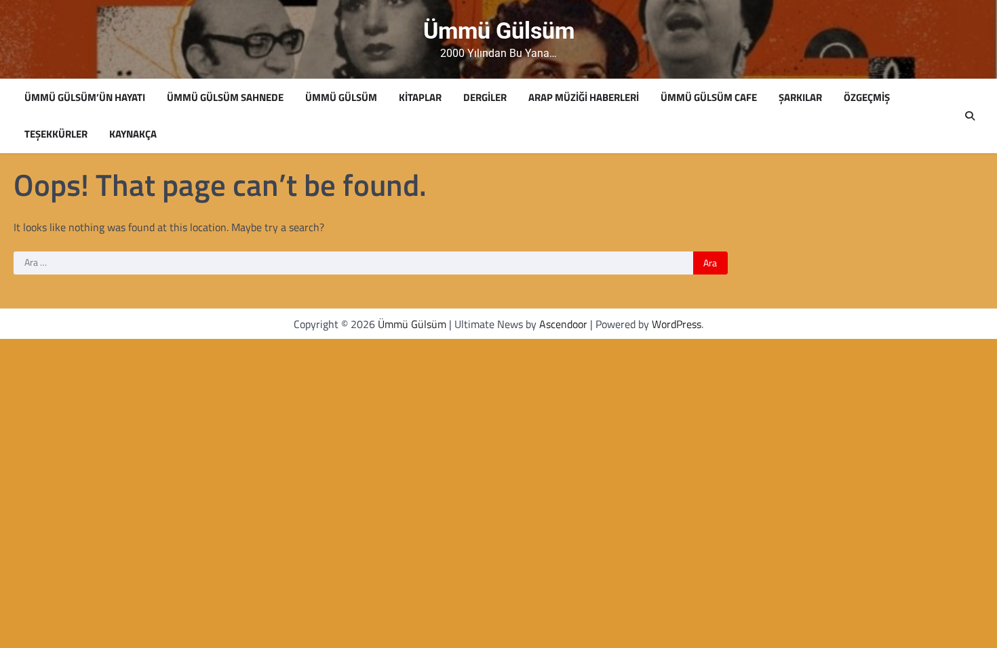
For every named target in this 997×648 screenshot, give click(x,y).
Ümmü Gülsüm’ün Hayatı (84, 97)
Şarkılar (800, 97)
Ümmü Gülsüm (498, 31)
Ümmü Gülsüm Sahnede (225, 97)
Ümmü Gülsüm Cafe (709, 97)
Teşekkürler (55, 134)
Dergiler (485, 97)
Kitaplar (420, 97)
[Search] (970, 116)
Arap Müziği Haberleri (583, 97)
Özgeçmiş (867, 97)
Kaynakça (133, 134)
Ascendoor (563, 324)
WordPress (676, 324)
